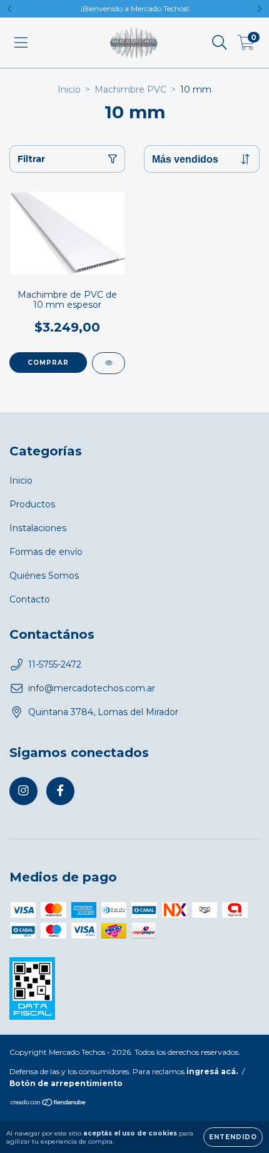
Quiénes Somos (44, 575)
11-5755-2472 (54, 664)
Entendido (233, 1137)
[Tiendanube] (48, 1104)
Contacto (29, 599)
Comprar (48, 362)
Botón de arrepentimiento (66, 1083)
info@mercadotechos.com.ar (91, 688)
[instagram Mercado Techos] (23, 791)
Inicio (69, 89)
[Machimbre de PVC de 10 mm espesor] (108, 363)
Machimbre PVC (130, 89)
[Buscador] (219, 42)
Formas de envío (46, 551)
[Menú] (21, 42)
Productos (32, 504)
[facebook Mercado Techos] (60, 791)
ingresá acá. (212, 1071)
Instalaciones (37, 528)
